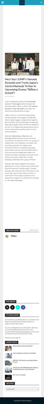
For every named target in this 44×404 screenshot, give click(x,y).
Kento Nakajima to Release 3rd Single (24, 353)
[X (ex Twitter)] (7, 307)
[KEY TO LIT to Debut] (8, 377)
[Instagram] (12, 307)
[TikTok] (18, 307)
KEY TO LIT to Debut (19, 375)
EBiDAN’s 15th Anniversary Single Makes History (25, 361)
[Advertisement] (22, 29)
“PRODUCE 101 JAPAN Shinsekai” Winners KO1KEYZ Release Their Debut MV (25, 368)
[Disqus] (22, 271)
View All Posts (34, 230)
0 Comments (10, 96)
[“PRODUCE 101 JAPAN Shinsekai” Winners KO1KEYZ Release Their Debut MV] (8, 370)
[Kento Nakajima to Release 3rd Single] (8, 355)
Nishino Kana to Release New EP (23, 346)
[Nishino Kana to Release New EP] (8, 348)
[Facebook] (23, 307)
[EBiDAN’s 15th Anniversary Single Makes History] (8, 363)
